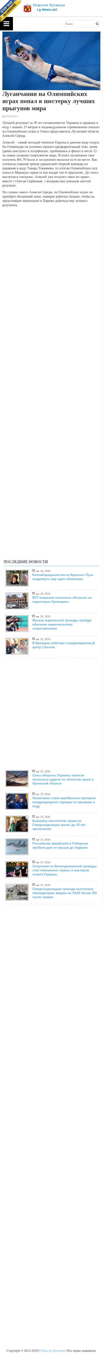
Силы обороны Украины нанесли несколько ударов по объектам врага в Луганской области (62, 779)
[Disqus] (51, 372)
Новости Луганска (52, 1350)
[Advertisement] (51, 261)
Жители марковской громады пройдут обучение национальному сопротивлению (62, 624)
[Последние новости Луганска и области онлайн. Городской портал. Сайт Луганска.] (43, 7)
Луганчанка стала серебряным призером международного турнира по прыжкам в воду (64, 802)
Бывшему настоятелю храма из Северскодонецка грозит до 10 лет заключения (59, 825)
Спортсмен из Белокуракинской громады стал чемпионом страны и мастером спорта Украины (64, 870)
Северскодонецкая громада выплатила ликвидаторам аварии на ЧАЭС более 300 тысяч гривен (64, 893)
